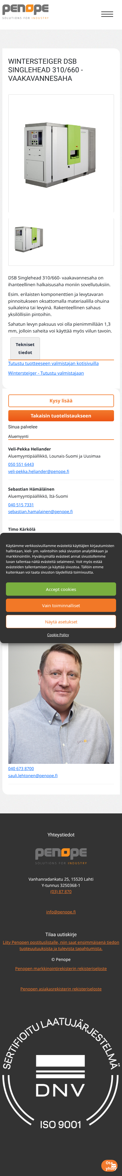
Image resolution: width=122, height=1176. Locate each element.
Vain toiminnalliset (61, 605)
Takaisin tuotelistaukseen (61, 415)
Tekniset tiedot (25, 348)
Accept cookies (61, 589)
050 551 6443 (21, 464)
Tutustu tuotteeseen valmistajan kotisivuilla (53, 363)
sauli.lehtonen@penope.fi (33, 776)
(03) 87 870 (60, 892)
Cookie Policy (58, 634)
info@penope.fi (61, 912)
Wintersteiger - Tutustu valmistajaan (46, 373)
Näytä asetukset (61, 622)
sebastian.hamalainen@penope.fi (40, 512)
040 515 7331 (21, 505)
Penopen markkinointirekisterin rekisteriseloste (61, 969)
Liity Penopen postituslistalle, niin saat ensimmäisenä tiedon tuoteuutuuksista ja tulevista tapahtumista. (61, 945)
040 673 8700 (21, 769)
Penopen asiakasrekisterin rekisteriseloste (61, 989)
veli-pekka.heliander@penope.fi (38, 471)
